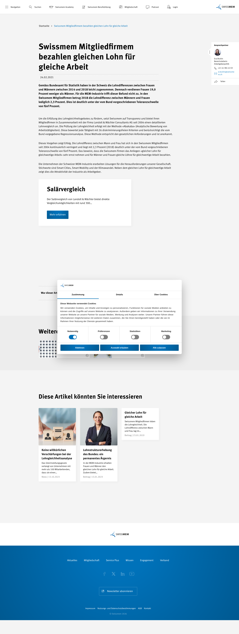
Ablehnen (79, 348)
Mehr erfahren (58, 215)
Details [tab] (119, 294)
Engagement (147, 560)
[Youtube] (131, 574)
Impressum (90, 609)
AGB (140, 609)
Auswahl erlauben (119, 348)
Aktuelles (72, 560)
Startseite (44, 26)
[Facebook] (104, 574)
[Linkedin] (122, 574)
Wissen (129, 560)
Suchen (37, 7)
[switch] (104, 337)
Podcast (155, 7)
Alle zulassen (159, 348)
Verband (164, 560)
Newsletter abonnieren (120, 591)
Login (175, 7)
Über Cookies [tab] (161, 294)
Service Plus (112, 560)
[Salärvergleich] (161, 225)
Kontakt (147, 609)
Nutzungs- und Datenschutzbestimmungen (117, 609)
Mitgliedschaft (131, 7)
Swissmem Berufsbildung (99, 7)
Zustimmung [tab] (78, 294)
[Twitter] (113, 574)
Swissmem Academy (64, 7)
